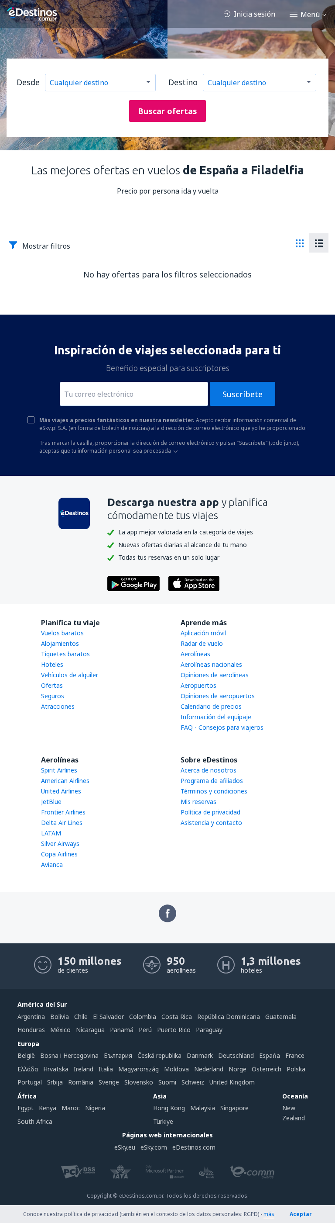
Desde (28, 82)
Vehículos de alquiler (69, 675)
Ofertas (52, 685)
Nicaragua (90, 1030)
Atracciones (58, 706)
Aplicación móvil (203, 633)
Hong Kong (169, 1108)
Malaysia (202, 1108)
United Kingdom (232, 1082)
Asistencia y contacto (211, 822)
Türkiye (163, 1121)
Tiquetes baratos (65, 654)
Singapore (234, 1108)
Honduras (31, 1030)
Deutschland (236, 1055)
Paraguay (209, 1030)
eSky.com (153, 1147)
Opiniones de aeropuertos (218, 696)
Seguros (52, 696)
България (118, 1055)
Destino (183, 82)
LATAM (51, 833)
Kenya (47, 1108)
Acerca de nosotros (208, 770)
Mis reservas (198, 801)
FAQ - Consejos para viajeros (222, 727)
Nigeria (95, 1108)
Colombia (142, 1016)
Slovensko (138, 1082)
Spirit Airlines (59, 770)
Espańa (269, 1055)
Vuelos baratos (62, 633)
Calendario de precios (211, 706)
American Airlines (65, 780)
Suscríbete (242, 394)
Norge (237, 1069)
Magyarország (138, 1069)
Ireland (83, 1069)
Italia (106, 1069)
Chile (81, 1016)
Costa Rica (176, 1016)
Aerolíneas (195, 654)
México (60, 1030)
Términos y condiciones (214, 791)
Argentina (31, 1016)
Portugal (29, 1082)
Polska (296, 1069)
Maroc (71, 1108)
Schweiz (192, 1082)
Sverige (109, 1082)
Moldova (176, 1069)
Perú (145, 1030)
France (294, 1055)
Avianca (52, 864)
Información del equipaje (216, 717)
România (80, 1082)
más (268, 1214)
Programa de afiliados (212, 780)
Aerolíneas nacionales (211, 664)
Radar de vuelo (202, 643)
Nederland (208, 1069)
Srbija (55, 1082)
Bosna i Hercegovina (69, 1055)
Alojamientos (60, 643)
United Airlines (61, 791)
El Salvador (108, 1016)
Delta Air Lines (61, 822)
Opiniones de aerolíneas (215, 675)
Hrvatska (55, 1069)
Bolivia (59, 1016)
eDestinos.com (193, 1147)
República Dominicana (228, 1016)
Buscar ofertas (167, 111)
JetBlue (51, 801)
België (26, 1055)
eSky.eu (124, 1147)
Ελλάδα (27, 1069)
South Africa (34, 1121)
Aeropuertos (198, 685)
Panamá (121, 1030)
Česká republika (159, 1055)
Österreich (266, 1069)
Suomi (167, 1082)
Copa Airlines (59, 854)
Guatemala (281, 1016)
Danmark (200, 1055)
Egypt (25, 1108)
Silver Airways (60, 843)
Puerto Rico (174, 1030)
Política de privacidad (210, 812)
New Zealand (293, 1113)
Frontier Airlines (63, 812)
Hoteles (52, 664)
